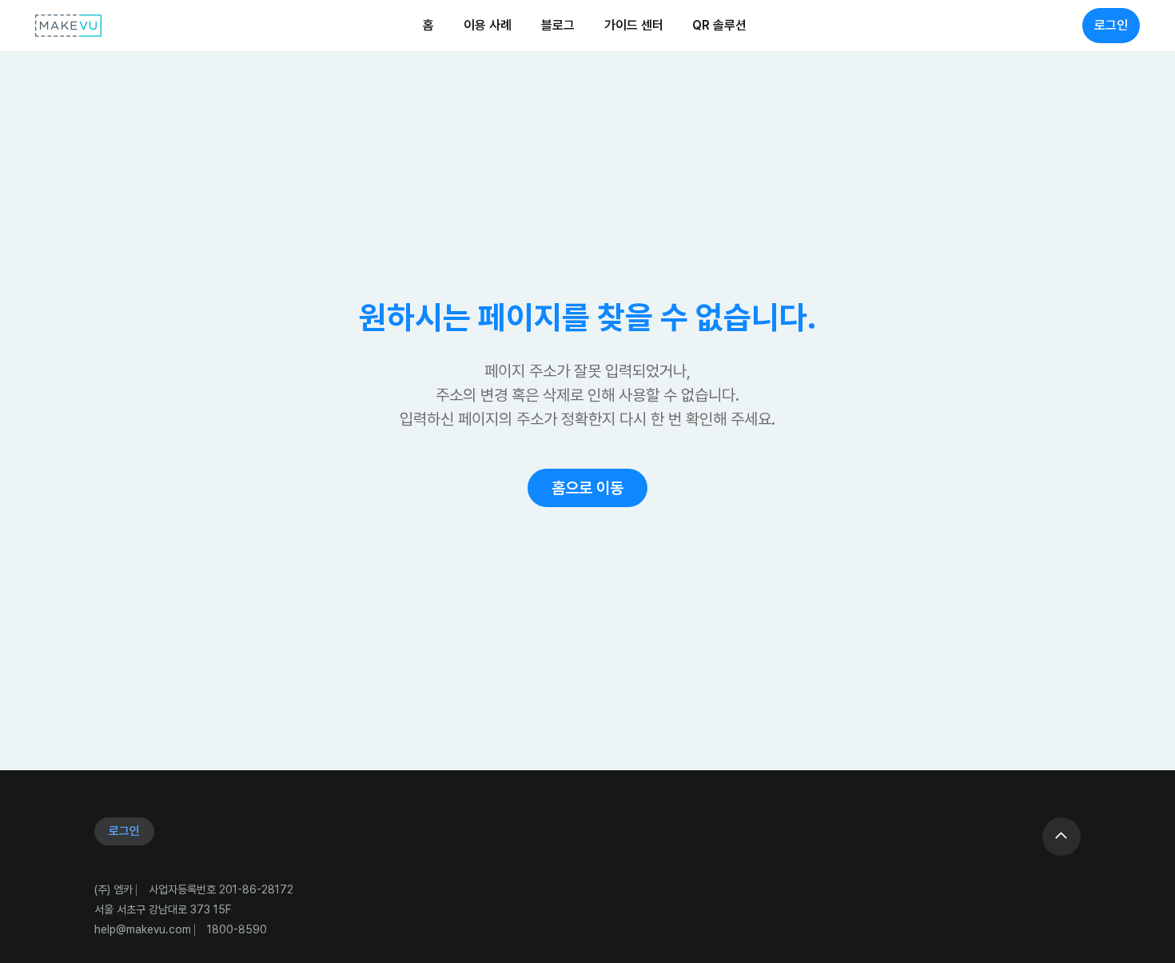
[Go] (1061, 836)
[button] (587, 488)
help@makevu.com (142, 929)
